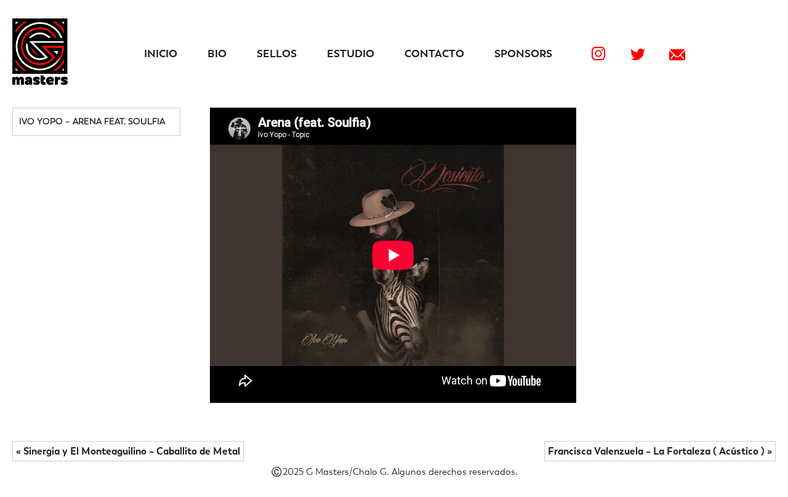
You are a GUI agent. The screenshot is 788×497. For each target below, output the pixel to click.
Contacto (434, 53)
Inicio (160, 53)
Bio (217, 53)
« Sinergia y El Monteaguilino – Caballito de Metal (128, 451)
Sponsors (523, 53)
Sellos (277, 53)
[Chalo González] (40, 81)
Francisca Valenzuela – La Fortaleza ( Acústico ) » (660, 451)
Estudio (350, 53)
